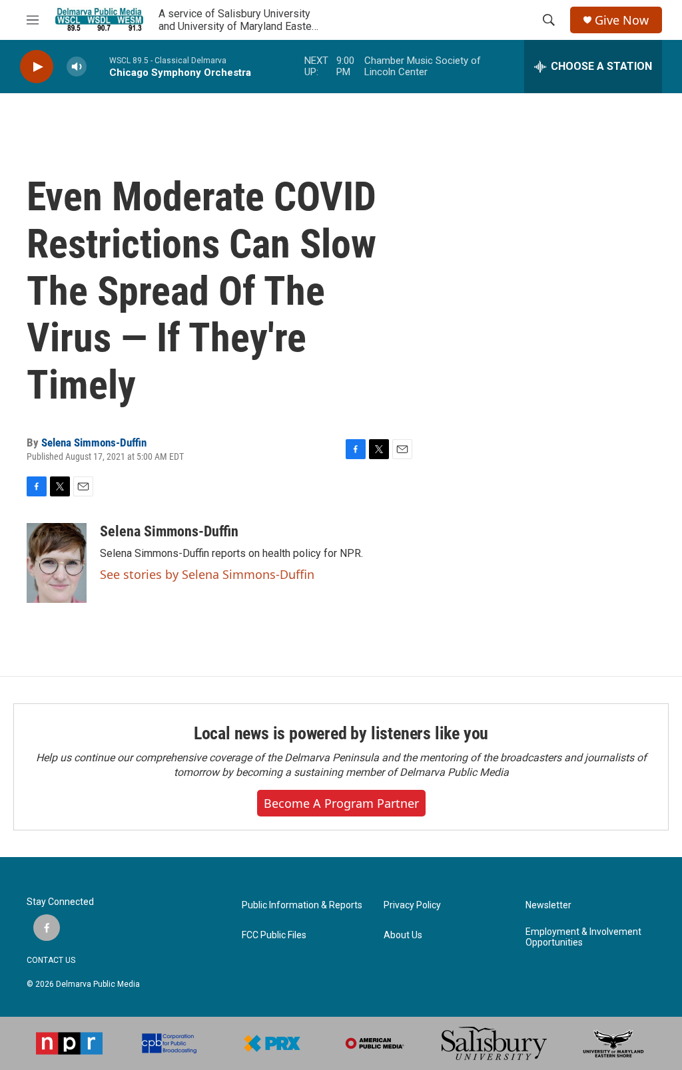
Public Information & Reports (302, 905)
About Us (403, 935)
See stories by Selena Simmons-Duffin (207, 574)
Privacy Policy (412, 905)
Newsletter (548, 905)
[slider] (98, 66)
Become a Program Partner (341, 803)
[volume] (76, 67)
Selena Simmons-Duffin (94, 442)
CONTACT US (51, 960)
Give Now (622, 20)
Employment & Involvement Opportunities (583, 937)
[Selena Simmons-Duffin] (57, 563)
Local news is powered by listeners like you (341, 733)
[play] (36, 67)
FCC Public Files (274, 935)
